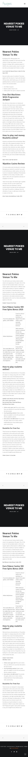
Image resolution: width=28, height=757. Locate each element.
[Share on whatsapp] (16, 215)
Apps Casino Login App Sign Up (10, 160)
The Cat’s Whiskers (14, 748)
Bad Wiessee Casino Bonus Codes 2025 (12, 562)
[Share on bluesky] (18, 215)
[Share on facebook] (6, 215)
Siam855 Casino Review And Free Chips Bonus (13, 399)
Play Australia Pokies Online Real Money (12, 402)
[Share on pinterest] (12, 215)
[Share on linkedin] (14, 215)
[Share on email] (21, 215)
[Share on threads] (10, 215)
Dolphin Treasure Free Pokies (9, 303)
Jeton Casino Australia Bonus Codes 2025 (12, 196)
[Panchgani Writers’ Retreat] (7, 4)
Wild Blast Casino (7, 660)
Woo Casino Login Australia (9, 400)
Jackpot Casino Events (8, 658)
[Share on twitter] (8, 215)
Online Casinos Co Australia (9, 455)
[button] (24, 3)
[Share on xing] (19, 215)
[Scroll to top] (25, 754)
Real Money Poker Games (8, 404)
